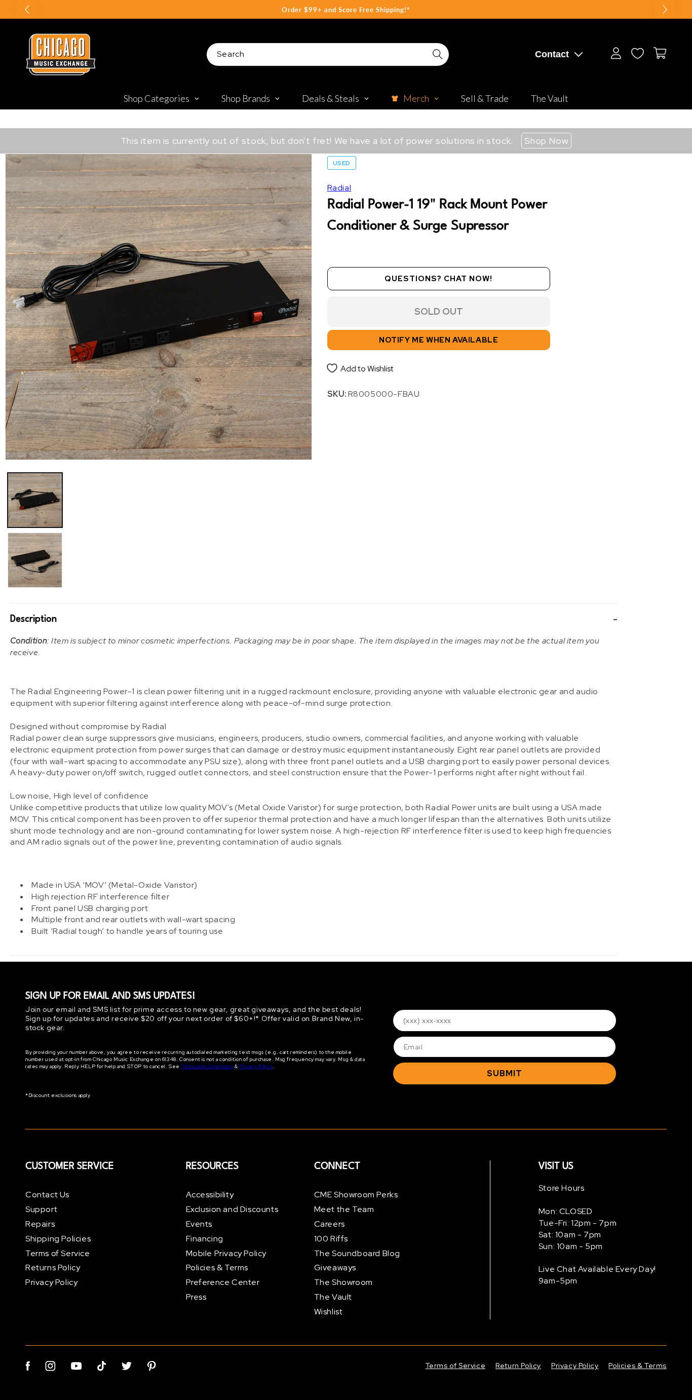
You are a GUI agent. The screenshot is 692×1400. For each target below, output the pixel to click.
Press (196, 1297)
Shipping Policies (58, 1238)
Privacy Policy (255, 1067)
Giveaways (335, 1267)
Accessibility (210, 1194)
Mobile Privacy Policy (226, 1252)
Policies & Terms (217, 1267)
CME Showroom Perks (356, 1194)
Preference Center (223, 1282)
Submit (504, 1073)
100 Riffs (331, 1238)
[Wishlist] (637, 53)
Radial (339, 187)
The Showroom (343, 1282)
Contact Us (47, 1194)
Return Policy (518, 1365)
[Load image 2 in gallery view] (35, 560)
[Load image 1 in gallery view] (35, 500)
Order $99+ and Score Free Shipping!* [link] (346, 10)
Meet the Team (344, 1209)
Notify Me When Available (438, 339)
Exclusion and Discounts (232, 1209)
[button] (314, 619)
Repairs (40, 1224)
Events (199, 1224)
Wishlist (328, 1311)
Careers (329, 1224)
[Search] (438, 54)
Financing (204, 1238)
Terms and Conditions (207, 1067)
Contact (552, 54)
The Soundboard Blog (357, 1252)
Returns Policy (52, 1267)
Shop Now (546, 140)
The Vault (333, 1297)
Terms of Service (57, 1252)
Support (41, 1209)
